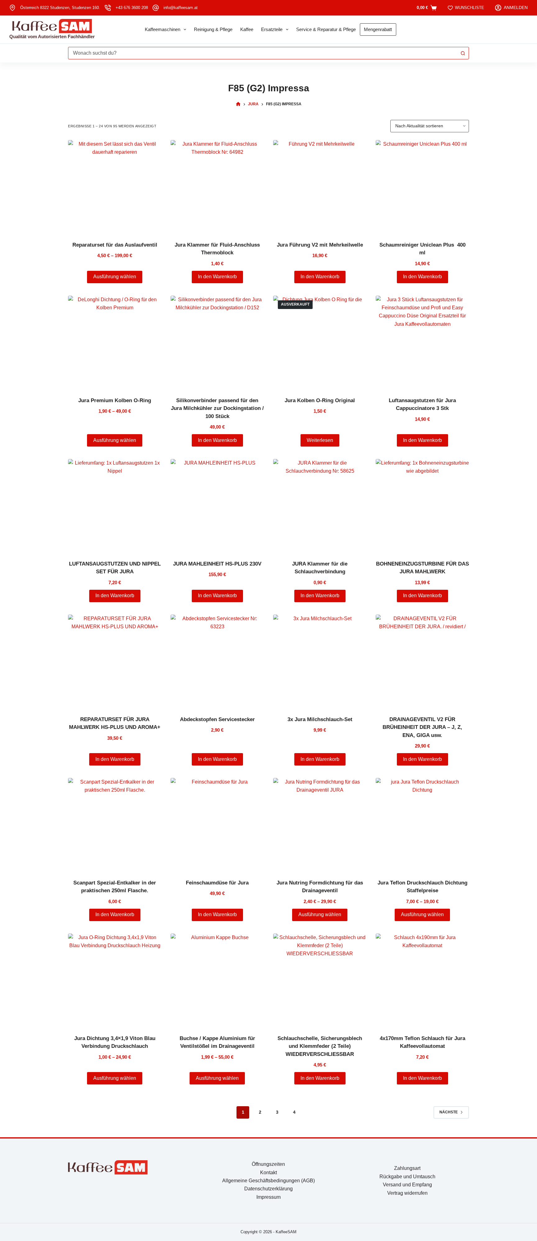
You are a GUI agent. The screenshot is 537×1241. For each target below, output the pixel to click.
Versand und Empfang (407, 1184)
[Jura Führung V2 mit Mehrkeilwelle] (319, 186)
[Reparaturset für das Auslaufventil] (114, 186)
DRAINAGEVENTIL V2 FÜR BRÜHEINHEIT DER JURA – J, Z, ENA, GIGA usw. (422, 727)
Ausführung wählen (114, 276)
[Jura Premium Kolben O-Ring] (114, 342)
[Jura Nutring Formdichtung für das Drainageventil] (319, 824)
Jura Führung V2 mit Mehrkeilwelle (320, 245)
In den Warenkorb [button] (217, 276)
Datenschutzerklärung (268, 1188)
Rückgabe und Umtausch (407, 1176)
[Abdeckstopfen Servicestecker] (217, 661)
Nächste (448, 1112)
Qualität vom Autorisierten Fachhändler (52, 36)
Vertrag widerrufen (407, 1193)
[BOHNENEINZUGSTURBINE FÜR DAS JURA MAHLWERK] (422, 505)
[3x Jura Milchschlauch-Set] (319, 661)
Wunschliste (469, 7)
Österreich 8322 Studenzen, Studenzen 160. (60, 7)
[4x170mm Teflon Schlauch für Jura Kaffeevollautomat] (422, 980)
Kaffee (246, 29)
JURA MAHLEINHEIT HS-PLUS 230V (217, 564)
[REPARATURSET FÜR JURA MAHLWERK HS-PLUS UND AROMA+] (114, 661)
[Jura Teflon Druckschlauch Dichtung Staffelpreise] (422, 824)
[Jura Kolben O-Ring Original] (319, 342)
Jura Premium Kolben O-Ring (114, 400)
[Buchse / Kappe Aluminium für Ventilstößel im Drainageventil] (217, 980)
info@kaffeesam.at (180, 7)
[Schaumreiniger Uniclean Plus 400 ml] (422, 186)
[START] (238, 104)
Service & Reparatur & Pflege (326, 29)
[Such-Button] (463, 53)
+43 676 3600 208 (132, 7)
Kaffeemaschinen (162, 29)
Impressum (268, 1197)
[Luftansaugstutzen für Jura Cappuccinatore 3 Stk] (422, 342)
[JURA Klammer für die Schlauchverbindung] (319, 505)
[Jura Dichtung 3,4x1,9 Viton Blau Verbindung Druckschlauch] (114, 980)
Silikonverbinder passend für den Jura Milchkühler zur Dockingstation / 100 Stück (217, 408)
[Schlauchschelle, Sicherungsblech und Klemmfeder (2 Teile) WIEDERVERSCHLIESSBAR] (319, 980)
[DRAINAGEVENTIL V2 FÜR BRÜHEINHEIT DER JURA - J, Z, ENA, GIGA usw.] (422, 661)
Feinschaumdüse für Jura (217, 883)
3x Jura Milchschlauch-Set (319, 719)
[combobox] (262, 53)
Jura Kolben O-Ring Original (320, 400)
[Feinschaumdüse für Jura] (217, 824)
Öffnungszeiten (268, 1164)
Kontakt (268, 1172)
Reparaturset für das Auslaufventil (114, 245)
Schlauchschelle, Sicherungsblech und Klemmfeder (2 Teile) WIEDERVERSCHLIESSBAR (320, 1046)
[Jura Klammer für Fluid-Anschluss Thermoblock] (217, 186)
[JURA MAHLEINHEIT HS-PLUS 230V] (217, 505)
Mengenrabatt (378, 29)
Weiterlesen (320, 440)
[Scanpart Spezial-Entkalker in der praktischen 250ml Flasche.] (114, 824)
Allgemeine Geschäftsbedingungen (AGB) (268, 1180)
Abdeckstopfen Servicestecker (217, 719)
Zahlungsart (407, 1168)
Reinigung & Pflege (213, 29)
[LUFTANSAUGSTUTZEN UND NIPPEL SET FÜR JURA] (114, 505)
